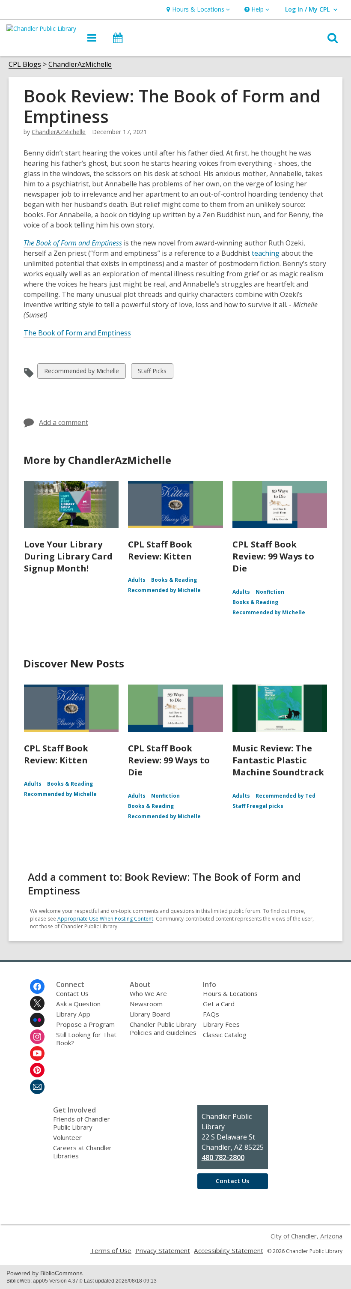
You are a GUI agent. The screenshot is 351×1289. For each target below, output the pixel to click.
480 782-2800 (223, 1157)
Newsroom (146, 1003)
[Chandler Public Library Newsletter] (37, 1087)
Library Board (150, 1014)
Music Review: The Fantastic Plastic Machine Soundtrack (278, 760)
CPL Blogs (25, 64)
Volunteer (67, 1137)
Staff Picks (152, 372)
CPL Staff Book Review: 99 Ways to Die (273, 556)
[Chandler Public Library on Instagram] (37, 1036)
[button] (197, 9)
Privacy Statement (162, 1250)
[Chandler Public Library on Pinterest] (37, 1070)
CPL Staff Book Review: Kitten (160, 550)
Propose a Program (85, 1024)
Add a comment (63, 422)
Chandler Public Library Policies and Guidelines (163, 1028)
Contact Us (72, 993)
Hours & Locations (230, 993)
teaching (266, 253)
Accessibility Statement (228, 1250)
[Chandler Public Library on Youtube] (37, 1053)
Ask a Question (78, 1003)
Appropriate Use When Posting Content (105, 918)
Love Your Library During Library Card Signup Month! (68, 556)
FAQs (211, 1014)
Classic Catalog (225, 1034)
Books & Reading (174, 579)
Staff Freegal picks (257, 806)
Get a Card (219, 1003)
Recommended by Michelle (81, 372)
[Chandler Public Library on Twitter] (37, 1003)
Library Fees (221, 1024)
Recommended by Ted (285, 795)
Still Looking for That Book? (86, 1038)
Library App (73, 1014)
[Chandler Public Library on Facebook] (37, 986)
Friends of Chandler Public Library (81, 1123)
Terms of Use (110, 1250)
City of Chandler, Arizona (306, 1236)
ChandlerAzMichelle (80, 64)
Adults (137, 579)
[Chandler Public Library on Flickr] (37, 1020)
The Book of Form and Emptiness (77, 333)
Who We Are (148, 993)
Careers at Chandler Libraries (82, 1151)
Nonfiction (270, 591)
